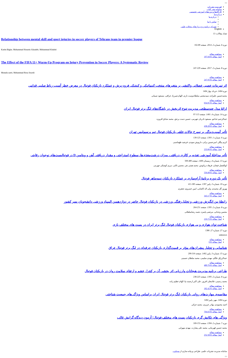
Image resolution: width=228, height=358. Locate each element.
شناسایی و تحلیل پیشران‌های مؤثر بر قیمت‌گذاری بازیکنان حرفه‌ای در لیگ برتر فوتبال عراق (168, 247)
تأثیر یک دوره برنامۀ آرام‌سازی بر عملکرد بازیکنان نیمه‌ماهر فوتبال (184, 178)
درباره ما (218, 14)
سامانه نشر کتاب (214, 9)
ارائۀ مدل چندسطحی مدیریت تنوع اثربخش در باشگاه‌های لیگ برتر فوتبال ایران (175, 108)
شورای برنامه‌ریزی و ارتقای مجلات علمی (198, 26)
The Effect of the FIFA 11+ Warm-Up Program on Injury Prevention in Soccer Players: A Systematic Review (74, 62)
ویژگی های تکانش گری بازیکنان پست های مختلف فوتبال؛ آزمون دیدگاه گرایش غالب (172, 317)
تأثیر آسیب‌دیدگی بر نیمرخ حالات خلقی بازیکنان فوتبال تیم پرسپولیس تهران (178, 132)
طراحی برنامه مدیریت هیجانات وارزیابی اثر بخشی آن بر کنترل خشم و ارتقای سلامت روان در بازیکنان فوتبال (156, 271)
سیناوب (176, 351)
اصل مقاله (213, 57)
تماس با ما (211, 22)
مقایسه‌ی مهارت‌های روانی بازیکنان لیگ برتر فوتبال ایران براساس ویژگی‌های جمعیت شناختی (166, 294)
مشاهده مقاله (216, 54)
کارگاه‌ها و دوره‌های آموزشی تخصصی (205, 12)
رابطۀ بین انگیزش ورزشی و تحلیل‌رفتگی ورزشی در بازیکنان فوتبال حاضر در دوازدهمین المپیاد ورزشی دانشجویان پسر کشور (145, 201)
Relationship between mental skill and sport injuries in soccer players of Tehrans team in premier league (71, 39)
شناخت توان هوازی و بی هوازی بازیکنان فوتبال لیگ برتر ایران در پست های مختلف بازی (170, 224)
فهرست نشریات (214, 7)
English (218, 29)
